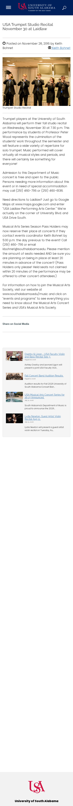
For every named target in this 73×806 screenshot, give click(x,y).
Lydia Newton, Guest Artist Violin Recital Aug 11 (43, 417)
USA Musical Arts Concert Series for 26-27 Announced (45, 396)
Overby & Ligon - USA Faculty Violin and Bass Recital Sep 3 (45, 355)
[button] (64, 7)
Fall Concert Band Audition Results (44, 375)
